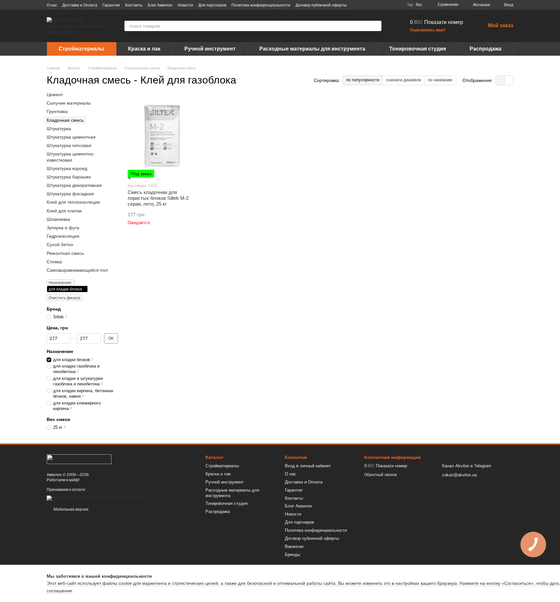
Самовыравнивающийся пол (77, 270)
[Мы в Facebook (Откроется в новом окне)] (366, 4)
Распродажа (485, 48)
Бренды (292, 554)
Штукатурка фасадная (70, 193)
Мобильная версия (70, 509)
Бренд (54, 309)
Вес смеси (58, 419)
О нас (52, 5)
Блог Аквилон (160, 5)
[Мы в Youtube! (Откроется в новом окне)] (374, 4)
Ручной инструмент (210, 48)
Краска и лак (144, 48)
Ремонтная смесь (65, 253)
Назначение (60, 351)
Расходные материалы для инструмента (312, 48)
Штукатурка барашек (69, 176)
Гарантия (111, 5)
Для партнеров (212, 5)
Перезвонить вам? (428, 30)
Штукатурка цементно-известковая (71, 156)
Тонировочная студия (417, 48)
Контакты (134, 5)
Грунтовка (57, 111)
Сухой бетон (60, 244)
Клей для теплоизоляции (73, 202)
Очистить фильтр (64, 298)
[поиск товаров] (376, 26)
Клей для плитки (64, 210)
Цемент (55, 94)
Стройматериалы (81, 48)
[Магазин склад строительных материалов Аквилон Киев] (79, 459)
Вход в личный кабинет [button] (308, 465)
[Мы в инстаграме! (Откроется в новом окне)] (382, 4)
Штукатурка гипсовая (69, 145)
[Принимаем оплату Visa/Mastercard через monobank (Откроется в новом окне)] (97, 498)
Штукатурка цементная (71, 137)
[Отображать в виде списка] (509, 80)
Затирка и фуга (63, 227)
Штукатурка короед (67, 168)
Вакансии (294, 546)
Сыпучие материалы (69, 103)
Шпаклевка (58, 219)
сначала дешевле (403, 79)
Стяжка (54, 261)
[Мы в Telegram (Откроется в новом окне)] (390, 4)
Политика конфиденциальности (260, 5)
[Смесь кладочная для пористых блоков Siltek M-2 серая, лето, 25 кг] (162, 137)
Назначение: (60, 282)
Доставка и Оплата (79, 5)
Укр (410, 5)
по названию (440, 79)
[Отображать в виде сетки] (500, 80)
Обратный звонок (380, 474)
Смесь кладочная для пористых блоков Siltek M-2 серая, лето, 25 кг (158, 198)
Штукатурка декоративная (74, 185)
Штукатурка (59, 128)
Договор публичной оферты (321, 5)
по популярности (362, 79)
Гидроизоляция (63, 236)
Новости (185, 5)
